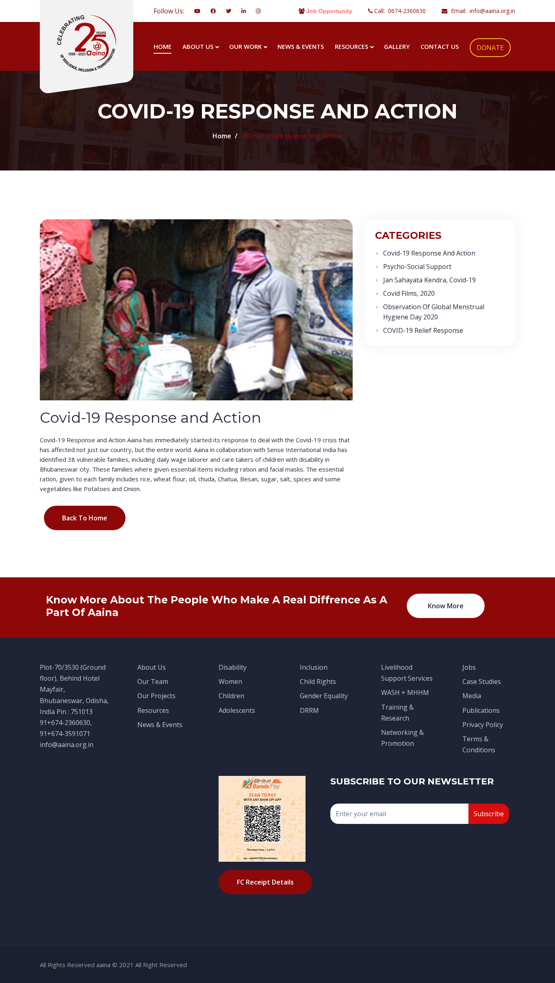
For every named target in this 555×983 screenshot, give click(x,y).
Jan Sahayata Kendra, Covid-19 (429, 279)
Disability (233, 667)
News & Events (301, 46)
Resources (351, 46)
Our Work (245, 46)
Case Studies (481, 681)
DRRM (309, 710)
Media (471, 695)
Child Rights (318, 681)
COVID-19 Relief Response (423, 330)
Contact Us (440, 46)
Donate (490, 47)
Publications (481, 710)
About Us (197, 46)
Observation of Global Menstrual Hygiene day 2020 (433, 311)
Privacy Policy (482, 724)
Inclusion (313, 667)
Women (230, 681)
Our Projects (156, 695)
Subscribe (489, 813)
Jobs (469, 667)
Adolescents (237, 710)
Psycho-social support (417, 266)
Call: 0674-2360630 (399, 11)
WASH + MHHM (405, 692)
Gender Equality (324, 695)
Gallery (397, 46)
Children (231, 695)
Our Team (152, 681)
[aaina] (86, 42)
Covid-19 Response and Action (429, 253)
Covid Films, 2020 (409, 293)
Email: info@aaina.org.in (482, 11)
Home (162, 46)
